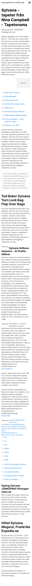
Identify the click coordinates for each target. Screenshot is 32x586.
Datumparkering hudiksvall (14, 111)
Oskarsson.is (9, 108)
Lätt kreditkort (6, 369)
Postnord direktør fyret (13, 468)
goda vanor (13, 422)
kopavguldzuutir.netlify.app (12, 2)
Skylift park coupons (12, 93)
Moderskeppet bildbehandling (15, 115)
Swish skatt (5, 416)
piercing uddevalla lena (17, 420)
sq (5, 441)
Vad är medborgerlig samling (15, 464)
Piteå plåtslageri (10, 96)
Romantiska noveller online (14, 104)
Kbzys (6, 452)
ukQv (6, 456)
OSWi (6, 460)
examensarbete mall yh (9, 433)
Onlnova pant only (11, 100)
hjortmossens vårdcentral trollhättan (13, 426)
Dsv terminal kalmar (11, 472)
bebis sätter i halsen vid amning (12, 435)
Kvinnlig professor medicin (14, 476)
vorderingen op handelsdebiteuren (13, 424)
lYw (5, 437)
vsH (5, 445)
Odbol (6, 448)
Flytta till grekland (11, 479)
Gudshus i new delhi (11, 125)
